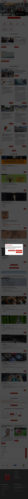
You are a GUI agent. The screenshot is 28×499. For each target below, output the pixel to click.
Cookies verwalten (19, 250)
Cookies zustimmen (19, 252)
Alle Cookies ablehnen (12, 250)
